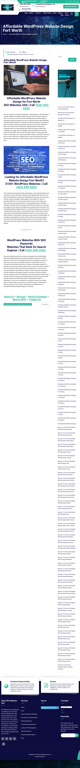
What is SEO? (20, 299)
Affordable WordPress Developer (67, 424)
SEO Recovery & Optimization (29, 717)
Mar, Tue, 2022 (11, 52)
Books (55, 13)
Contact (67, 15)
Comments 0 (45, 304)
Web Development (26, 731)
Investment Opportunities (20, 682)
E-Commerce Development (28, 724)
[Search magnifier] (57, 707)
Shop (66, 13)
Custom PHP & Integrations (28, 728)
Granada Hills (26, 9)
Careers (53, 682)
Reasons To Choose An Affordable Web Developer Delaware (65, 667)
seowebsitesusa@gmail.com (30, 1)
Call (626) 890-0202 (71, 6)
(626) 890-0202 (45, 1)
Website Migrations (26, 721)
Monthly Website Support (28, 734)
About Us (9, 296)
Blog (62, 15)
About (31, 13)
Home (26, 13)
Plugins (60, 13)
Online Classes (47, 13)
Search (60, 56)
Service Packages (37, 296)
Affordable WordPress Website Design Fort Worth (23, 34)
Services (38, 13)
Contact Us (35, 299)
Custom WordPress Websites (29, 714)
